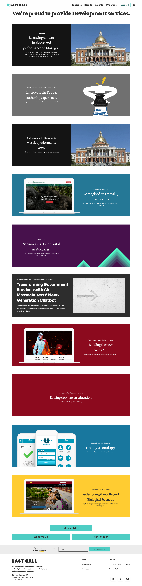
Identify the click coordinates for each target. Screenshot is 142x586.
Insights (99, 5)
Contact (85, 569)
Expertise (77, 5)
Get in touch (101, 536)
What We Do (41, 536)
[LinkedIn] (113, 579)
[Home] (17, 5)
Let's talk (125, 5)
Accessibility (87, 564)
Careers (112, 560)
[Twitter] (120, 579)
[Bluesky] (127, 579)
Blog (84, 560)
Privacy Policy (114, 569)
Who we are (112, 5)
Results (88, 5)
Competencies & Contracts (119, 564)
